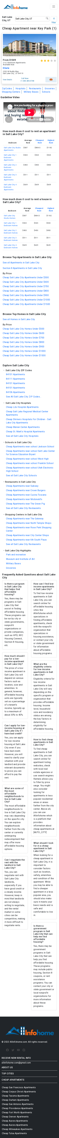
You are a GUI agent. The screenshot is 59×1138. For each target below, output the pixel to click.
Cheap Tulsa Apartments (14, 1133)
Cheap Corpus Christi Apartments (19, 1091)
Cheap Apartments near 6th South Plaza (26, 539)
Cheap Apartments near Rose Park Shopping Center (28, 529)
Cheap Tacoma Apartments (15, 1095)
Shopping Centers (11, 92)
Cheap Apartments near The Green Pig (25, 503)
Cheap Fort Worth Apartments (17, 1112)
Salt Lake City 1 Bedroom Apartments (10, 157)
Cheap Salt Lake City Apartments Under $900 (26, 295)
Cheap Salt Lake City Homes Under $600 (23, 333)
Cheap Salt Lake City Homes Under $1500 (24, 355)
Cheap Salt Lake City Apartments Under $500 (26, 277)
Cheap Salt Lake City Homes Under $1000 (24, 351)
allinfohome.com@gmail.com (16, 1062)
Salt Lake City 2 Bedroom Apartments (10, 167)
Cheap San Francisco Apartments (19, 1087)
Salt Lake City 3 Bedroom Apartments (10, 177)
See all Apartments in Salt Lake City (21, 262)
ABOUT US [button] (7, 1067)
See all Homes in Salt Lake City (19, 319)
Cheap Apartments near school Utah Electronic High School (29, 469)
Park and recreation (16, 554)
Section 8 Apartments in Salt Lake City (22, 268)
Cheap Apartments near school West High (27, 458)
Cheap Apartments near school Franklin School (30, 463)
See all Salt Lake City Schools (21, 475)
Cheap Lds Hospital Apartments (22, 407)
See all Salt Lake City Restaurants (23, 508)
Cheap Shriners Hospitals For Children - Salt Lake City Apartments (28, 421)
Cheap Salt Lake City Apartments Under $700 (26, 286)
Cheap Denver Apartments (15, 1116)
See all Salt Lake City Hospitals (22, 436)
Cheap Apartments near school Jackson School (30, 446)
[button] (29, 370)
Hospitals (21, 88)
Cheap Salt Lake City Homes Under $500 (23, 328)
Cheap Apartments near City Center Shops (27, 535)
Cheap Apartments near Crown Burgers (26, 490)
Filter (54, 18)
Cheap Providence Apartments (17, 1108)
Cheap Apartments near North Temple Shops (28, 523)
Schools (46, 92)
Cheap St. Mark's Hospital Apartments (25, 431)
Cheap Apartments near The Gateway (25, 518)
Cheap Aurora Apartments (15, 1121)
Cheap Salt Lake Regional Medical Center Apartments (27, 413)
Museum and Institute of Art (20, 559)
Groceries (50, 88)
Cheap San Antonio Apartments (17, 1104)
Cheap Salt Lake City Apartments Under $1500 (26, 304)
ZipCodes (7, 88)
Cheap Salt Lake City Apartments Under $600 (26, 282)
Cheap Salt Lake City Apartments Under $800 (26, 291)
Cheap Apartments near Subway (22, 486)
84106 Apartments (15, 392)
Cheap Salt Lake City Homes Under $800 (23, 342)
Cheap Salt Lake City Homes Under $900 (23, 346)
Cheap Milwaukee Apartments (17, 1129)
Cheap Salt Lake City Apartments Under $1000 (26, 299)
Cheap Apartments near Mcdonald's (24, 499)
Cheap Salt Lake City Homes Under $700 (23, 337)
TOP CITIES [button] (8, 1073)
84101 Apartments (15, 374)
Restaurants (35, 88)
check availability (51, 79)
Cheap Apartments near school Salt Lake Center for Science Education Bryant (30, 453)
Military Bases (31, 92)
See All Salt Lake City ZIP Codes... (23, 396)
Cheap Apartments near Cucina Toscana (26, 494)
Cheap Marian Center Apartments (23, 427)
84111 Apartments (15, 379)
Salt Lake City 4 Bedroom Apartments (10, 187)
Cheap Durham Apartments (15, 1100)
